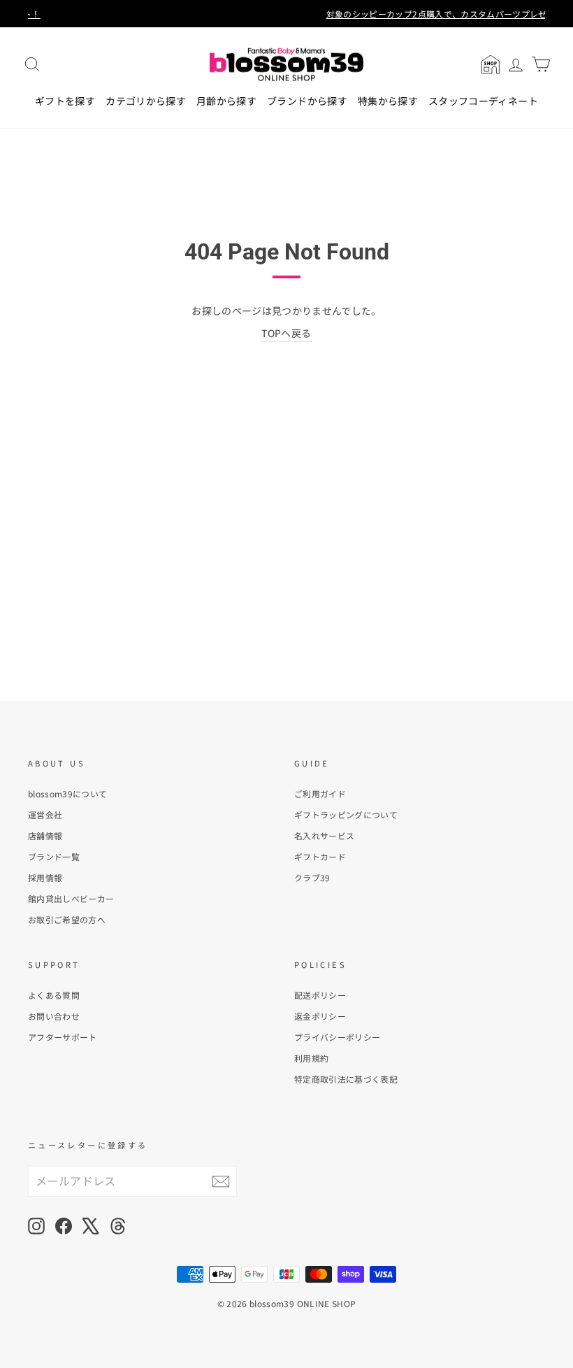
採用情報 (45, 877)
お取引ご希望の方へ (67, 919)
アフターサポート (62, 1037)
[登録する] (221, 1181)
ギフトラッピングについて (346, 814)
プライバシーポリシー (337, 1037)
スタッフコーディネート (483, 101)
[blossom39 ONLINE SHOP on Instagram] (36, 1226)
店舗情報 (45, 835)
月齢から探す (226, 101)
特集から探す (388, 101)
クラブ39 (312, 877)
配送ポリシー (320, 995)
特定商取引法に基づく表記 (346, 1079)
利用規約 (311, 1058)
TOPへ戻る (286, 333)
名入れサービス (324, 835)
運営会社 (45, 814)
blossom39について (68, 793)
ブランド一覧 (54, 856)
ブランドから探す (307, 101)
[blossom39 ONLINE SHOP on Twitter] (90, 1226)
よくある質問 (54, 995)
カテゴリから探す (146, 101)
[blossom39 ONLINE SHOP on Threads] (118, 1226)
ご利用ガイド (320, 793)
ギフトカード (320, 856)
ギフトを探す (65, 101)
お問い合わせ (54, 1016)
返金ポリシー (320, 1016)
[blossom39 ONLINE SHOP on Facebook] (63, 1226)
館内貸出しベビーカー (71, 898)
